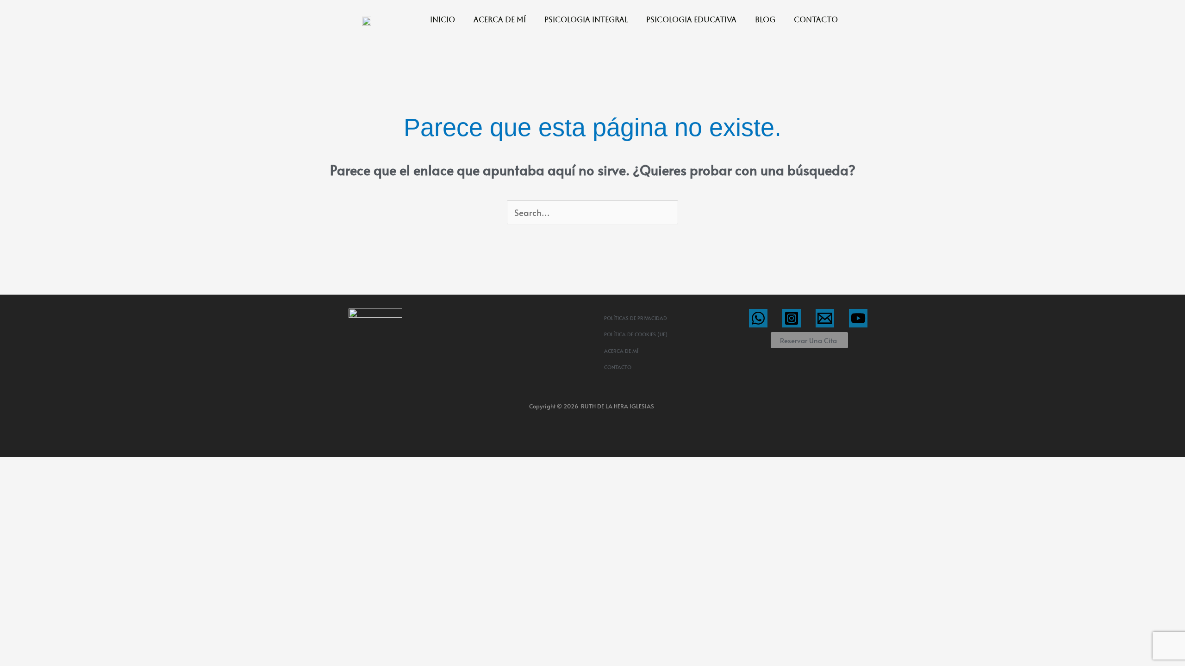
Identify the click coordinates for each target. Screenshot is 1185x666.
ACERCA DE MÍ (500, 19)
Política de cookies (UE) (635, 334)
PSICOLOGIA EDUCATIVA (691, 19)
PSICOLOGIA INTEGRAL (586, 19)
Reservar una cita (808, 340)
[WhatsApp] (758, 318)
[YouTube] (858, 318)
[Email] (825, 318)
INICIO (442, 19)
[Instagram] (791, 318)
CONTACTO (816, 19)
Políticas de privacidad (635, 317)
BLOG (765, 19)
